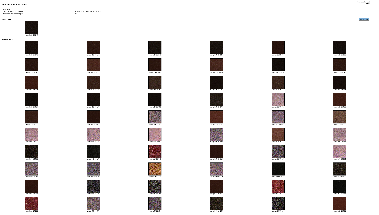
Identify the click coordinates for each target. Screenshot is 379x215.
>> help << (367, 3)
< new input (364, 19)
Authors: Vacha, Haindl (363, 2)
